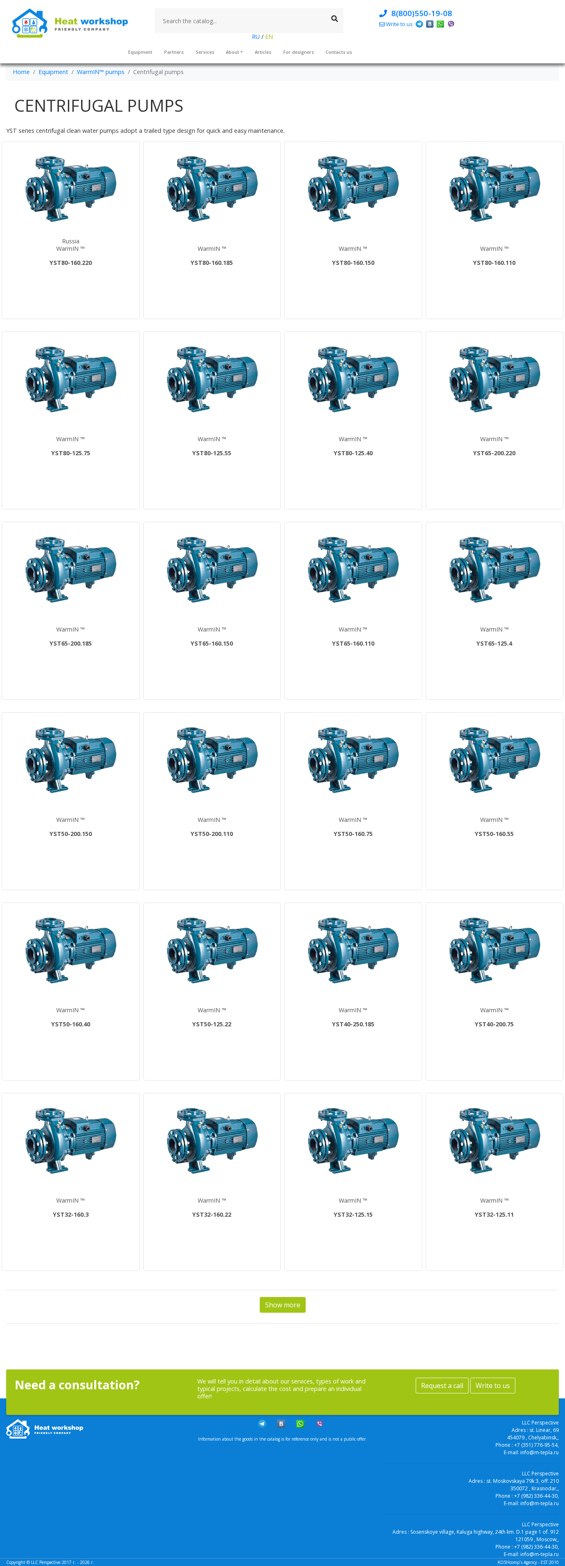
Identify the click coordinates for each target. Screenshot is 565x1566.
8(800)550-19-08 (419, 13)
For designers (298, 52)
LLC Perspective (45, 1562)
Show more (282, 1304)
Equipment (140, 52)
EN (268, 37)
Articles (263, 52)
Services (205, 52)
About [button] (232, 52)
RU (256, 37)
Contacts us (339, 52)
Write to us (493, 1385)
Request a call (442, 1385)
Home (21, 72)
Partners (174, 52)
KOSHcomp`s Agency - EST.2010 (528, 1562)
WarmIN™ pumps (100, 72)
